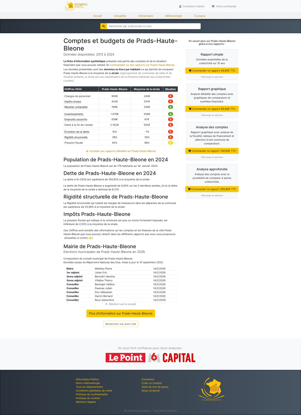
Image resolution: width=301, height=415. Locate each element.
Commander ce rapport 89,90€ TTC (213, 108)
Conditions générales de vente (94, 390)
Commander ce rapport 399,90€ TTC (213, 189)
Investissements (73, 114)
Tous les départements (89, 386)
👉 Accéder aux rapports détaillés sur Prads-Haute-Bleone (121, 151)
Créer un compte (152, 383)
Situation (170, 89)
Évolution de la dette (76, 131)
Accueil (97, 15)
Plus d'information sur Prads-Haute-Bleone (120, 313)
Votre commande (225, 6)
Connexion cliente (193, 6)
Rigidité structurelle (75, 137)
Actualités (120, 15)
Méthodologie (173, 15)
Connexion (148, 379)
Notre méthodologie (88, 383)
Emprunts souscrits (75, 119)
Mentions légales (86, 401)
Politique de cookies (88, 398)
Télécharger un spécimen (212, 77)
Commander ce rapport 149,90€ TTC (214, 150)
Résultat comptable (75, 106)
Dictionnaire (146, 15)
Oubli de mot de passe (155, 386)
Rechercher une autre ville (120, 323)
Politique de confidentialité (92, 394)
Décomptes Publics (87, 379)
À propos (199, 15)
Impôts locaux (72, 101)
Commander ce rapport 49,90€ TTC (213, 70)
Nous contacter (151, 390)
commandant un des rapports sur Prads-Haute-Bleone (142, 64)
